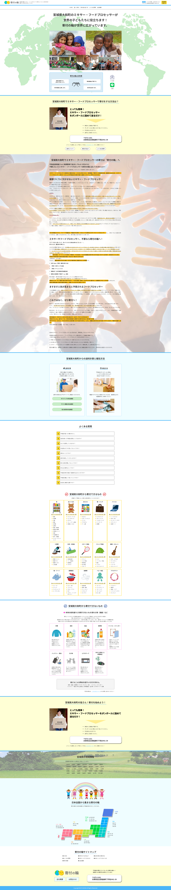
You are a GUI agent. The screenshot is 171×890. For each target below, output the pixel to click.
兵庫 (86, 841)
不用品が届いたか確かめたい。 (67, 433)
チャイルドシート (100, 587)
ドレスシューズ (56, 589)
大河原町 (80, 769)
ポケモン (69, 520)
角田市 (101, 764)
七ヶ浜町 (84, 771)
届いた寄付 (76, 7)
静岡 (92, 820)
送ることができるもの (84, 858)
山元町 (73, 771)
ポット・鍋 (70, 585)
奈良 (86, 842)
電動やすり (55, 561)
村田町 (86, 769)
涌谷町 (84, 773)
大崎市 (96, 766)
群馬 (112, 835)
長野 (92, 817)
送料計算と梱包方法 (100, 856)
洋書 (54, 520)
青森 (113, 823)
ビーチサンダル (56, 591)
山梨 (90, 817)
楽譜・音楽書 (56, 527)
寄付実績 (66, 860)
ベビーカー (98, 585)
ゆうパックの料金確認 (67, 398)
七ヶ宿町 (74, 769)
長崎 (60, 826)
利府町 (90, 771)
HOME (71, 7)
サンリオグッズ (71, 518)
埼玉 (110, 833)
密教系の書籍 (56, 529)
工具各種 (55, 564)
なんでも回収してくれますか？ (67, 443)
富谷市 (102, 766)
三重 (95, 820)
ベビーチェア (99, 591)
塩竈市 (78, 764)
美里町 (89, 773)
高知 (77, 843)
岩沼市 (74, 766)
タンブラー (84, 592)
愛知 (90, 820)
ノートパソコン (114, 516)
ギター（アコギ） (114, 559)
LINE (112, 88)
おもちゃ (84, 516)
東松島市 (91, 766)
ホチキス (69, 564)
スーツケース (99, 522)
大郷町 (101, 771)
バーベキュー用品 (100, 561)
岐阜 (93, 820)
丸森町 (102, 769)
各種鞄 (97, 524)
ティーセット (85, 589)
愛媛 (75, 843)
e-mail (112, 81)
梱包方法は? (85, 149)
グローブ (84, 566)
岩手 (115, 823)
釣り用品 (84, 564)
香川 (72, 843)
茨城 (108, 835)
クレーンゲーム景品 (72, 522)
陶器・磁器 (84, 587)
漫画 (54, 533)
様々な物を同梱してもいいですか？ (68, 463)
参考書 (54, 524)
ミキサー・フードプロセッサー (72, 593)
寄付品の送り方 (84, 7)
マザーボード (113, 522)
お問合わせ (73, 879)
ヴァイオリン (113, 561)
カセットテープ (114, 566)
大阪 (85, 841)
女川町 (94, 773)
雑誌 (54, 516)
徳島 (74, 843)
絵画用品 (69, 562)
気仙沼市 (84, 764)
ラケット (84, 559)
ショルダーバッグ (100, 520)
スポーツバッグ (99, 518)
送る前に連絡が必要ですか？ (67, 482)
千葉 (112, 833)
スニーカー (55, 585)
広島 (74, 825)
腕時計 (112, 587)
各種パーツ (113, 524)
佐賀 (58, 826)
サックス (113, 562)
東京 (108, 833)
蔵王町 (68, 769)
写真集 (54, 518)
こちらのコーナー (90, 145)
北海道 (116, 813)
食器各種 (84, 585)
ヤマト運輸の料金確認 (67, 404)
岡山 (75, 825)
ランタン (98, 564)
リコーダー (113, 564)
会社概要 (99, 7)
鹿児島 (61, 827)
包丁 (68, 591)
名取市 (95, 764)
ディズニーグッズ (71, 516)
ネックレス (113, 592)
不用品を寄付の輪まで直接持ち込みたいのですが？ (72, 473)
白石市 (90, 764)
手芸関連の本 (56, 534)
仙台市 (68, 764)
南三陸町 (100, 773)
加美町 (78, 773)
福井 (92, 819)
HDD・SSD (113, 518)
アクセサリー (113, 585)
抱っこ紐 (98, 592)
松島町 (78, 771)
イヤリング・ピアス (115, 591)
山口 (75, 823)
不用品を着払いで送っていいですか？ (69, 477)
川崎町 (96, 769)
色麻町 (73, 773)
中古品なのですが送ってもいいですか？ (70, 448)
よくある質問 (92, 7)
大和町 (95, 771)
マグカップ (84, 591)
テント (97, 559)
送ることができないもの (101, 858)
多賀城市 (68, 766)
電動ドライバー (56, 559)
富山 (93, 819)
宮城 (115, 826)
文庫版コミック (56, 531)
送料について (70, 149)
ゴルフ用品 (84, 561)
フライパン (70, 587)
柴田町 (91, 769)
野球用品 (84, 562)
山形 (113, 824)
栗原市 (85, 766)
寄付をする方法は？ (84, 856)
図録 (54, 522)
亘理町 (68, 771)
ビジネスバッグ (99, 516)
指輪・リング (113, 589)
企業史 (54, 525)
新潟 (93, 817)
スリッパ (55, 587)
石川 (90, 819)
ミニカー (84, 520)
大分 (56, 827)
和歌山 (89, 842)
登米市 (79, 766)
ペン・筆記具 (70, 561)
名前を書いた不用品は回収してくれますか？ (71, 438)
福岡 (56, 826)
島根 (74, 823)
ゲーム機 (84, 524)
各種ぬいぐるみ (71, 524)
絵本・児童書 (56, 536)
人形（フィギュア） (86, 518)
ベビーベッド (99, 589)
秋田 (113, 826)
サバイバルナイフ (100, 566)
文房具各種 (70, 559)
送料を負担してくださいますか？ (68, 458)
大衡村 (68, 773)
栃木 (110, 835)
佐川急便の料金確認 (67, 409)
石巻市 (73, 764)
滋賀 (85, 842)
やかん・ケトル (71, 589)
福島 (115, 824)
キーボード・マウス (115, 520)
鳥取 (77, 823)
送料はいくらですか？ (65, 453)
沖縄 (63, 827)
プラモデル (84, 522)
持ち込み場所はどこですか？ (67, 468)
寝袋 (97, 562)
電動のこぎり (56, 562)
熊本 (62, 826)
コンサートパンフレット (57, 539)
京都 (88, 841)
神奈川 (109, 836)
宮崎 (58, 827)
